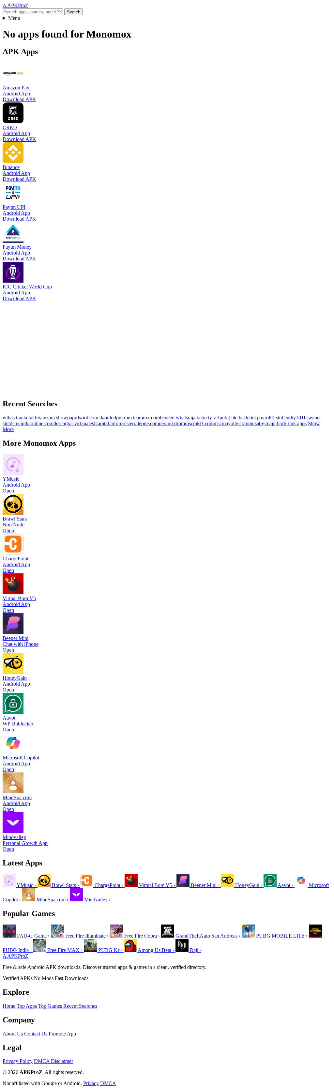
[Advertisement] (167, 347)
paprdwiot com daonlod (91, 417)
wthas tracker (16, 417)
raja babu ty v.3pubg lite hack (218, 417)
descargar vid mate (72, 423)
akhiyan (38, 417)
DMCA (108, 1083)
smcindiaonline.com (32, 423)
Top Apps (27, 1006)
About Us (13, 1033)
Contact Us (35, 1033)
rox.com (151, 417)
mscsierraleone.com (138, 423)
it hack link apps (290, 423)
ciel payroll (260, 417)
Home (9, 1006)
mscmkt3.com (199, 423)
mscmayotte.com (231, 423)
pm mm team (129, 417)
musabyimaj (260, 423)
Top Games (50, 1006)
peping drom (172, 423)
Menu (14, 18)
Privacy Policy (18, 1061)
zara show (56, 417)
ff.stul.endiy (283, 417)
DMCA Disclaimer (53, 1061)
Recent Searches (80, 1006)
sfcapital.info (105, 423)
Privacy (91, 1083)
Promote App (62, 1033)
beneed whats (174, 417)
